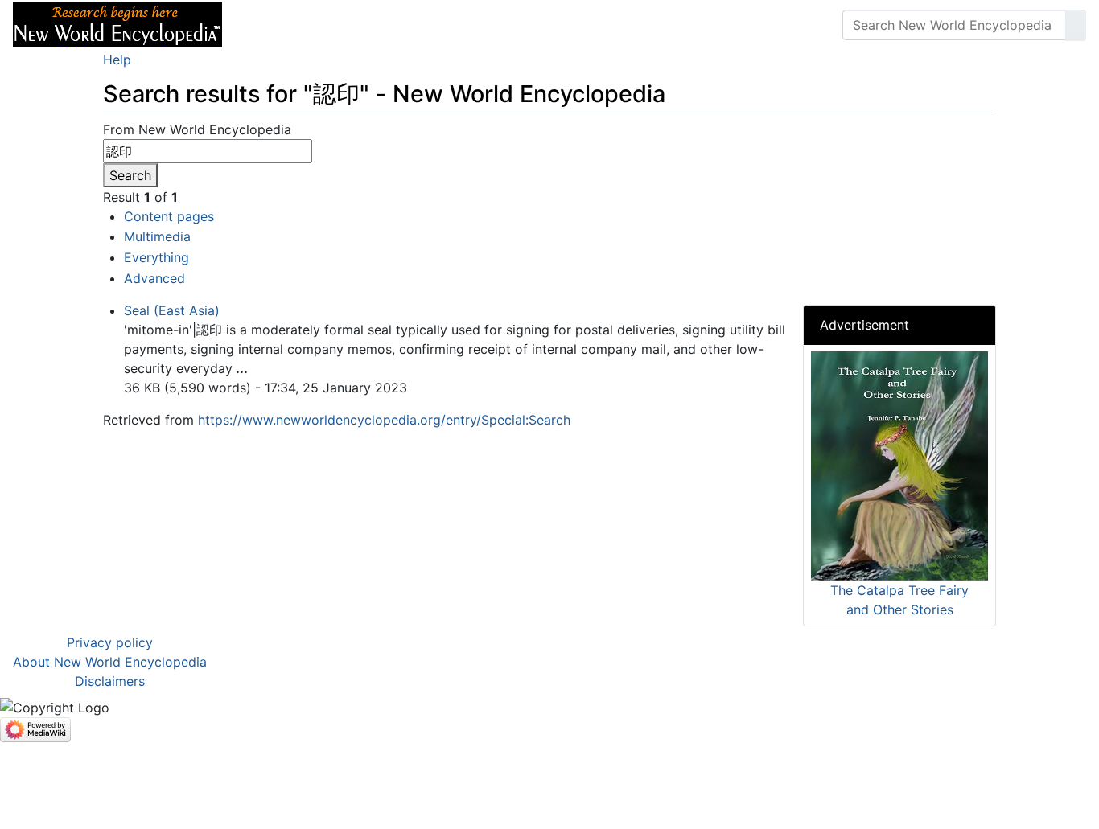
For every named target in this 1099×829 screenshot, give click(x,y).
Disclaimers (110, 681)
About (338, 25)
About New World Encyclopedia (110, 662)
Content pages (169, 216)
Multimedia (157, 236)
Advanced (154, 278)
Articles (271, 25)
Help (117, 59)
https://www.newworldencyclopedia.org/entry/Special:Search (384, 420)
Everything (156, 257)
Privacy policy (110, 642)
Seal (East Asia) (172, 310)
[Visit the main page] (117, 23)
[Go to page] (1075, 25)
